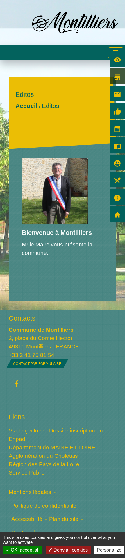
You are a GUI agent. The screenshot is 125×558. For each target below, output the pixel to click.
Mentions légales (30, 492)
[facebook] (16, 384)
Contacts (22, 318)
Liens (17, 417)
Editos (50, 105)
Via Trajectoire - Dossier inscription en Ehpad (56, 434)
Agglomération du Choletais (43, 455)
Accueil (26, 105)
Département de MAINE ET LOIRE (52, 447)
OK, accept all (25, 550)
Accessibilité (26, 519)
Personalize (109, 550)
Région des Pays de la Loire (44, 464)
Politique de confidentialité (43, 505)
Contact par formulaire (37, 364)
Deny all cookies (70, 550)
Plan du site (63, 519)
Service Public (26, 472)
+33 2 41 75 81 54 (31, 355)
